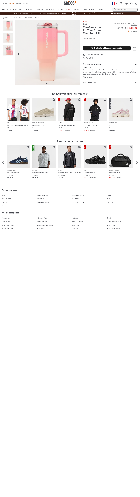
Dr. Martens (75, 199)
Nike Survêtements (113, 229)
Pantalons (75, 218)
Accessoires (28, 18)
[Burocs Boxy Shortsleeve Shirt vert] (44, 156)
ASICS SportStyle (78, 195)
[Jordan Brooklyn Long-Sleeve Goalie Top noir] (69, 156)
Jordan (109, 195)
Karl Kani (110, 202)
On (3, 206)
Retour (7, 18)
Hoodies (109, 218)
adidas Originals (42, 195)
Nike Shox (40, 229)
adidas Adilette (42, 222)
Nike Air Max (111, 225)
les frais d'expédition (134, 24)
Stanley (85, 24)
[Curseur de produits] (8, 25)
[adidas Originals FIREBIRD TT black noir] (95, 109)
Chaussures (6, 218)
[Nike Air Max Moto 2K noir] (95, 156)
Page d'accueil (18, 18)
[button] (47, 52)
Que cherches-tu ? (123, 10)
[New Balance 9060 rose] (121, 109)
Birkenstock (41, 199)
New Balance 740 (8, 225)
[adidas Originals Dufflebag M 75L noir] (121, 156)
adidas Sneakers (77, 222)
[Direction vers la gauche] (18, 54)
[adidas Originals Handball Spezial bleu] (18, 156)
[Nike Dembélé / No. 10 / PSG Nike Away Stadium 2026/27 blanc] (18, 109)
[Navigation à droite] (76, 54)
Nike (3, 195)
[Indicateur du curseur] (47, 83)
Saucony (5, 202)
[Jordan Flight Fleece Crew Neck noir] (69, 109)
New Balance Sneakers (45, 225)
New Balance (6, 199)
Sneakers (75, 229)
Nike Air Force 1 (77, 225)
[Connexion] (126, 3)
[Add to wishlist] (134, 48)
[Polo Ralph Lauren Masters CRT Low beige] (44, 109)
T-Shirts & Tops (42, 218)
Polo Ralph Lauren (43, 202)
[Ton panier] (136, 3)
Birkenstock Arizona (114, 222)
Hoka (108, 199)
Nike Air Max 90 (7, 229)
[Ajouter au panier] (28, 99)
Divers (37, 18)
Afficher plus (87, 77)
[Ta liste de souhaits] (131, 3)
